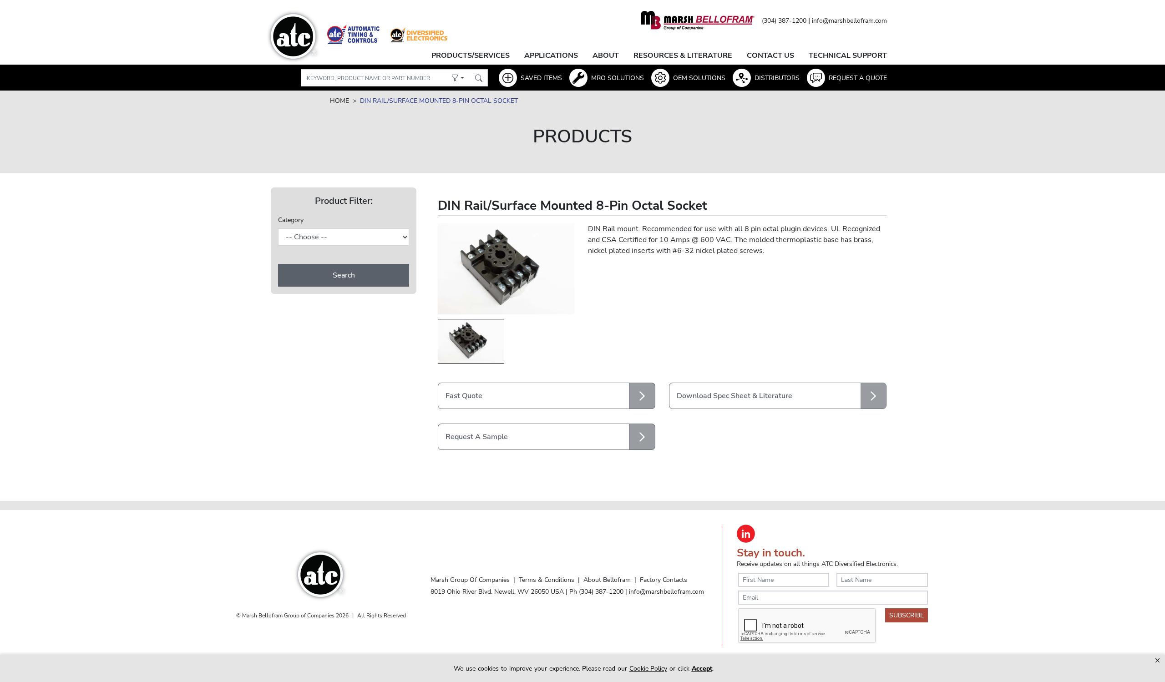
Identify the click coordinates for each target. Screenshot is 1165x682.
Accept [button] (702, 668)
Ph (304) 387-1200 (596, 591)
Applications (551, 56)
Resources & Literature (682, 56)
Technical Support (848, 56)
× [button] (1157, 660)
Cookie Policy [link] (648, 668)
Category (291, 220)
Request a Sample (477, 437)
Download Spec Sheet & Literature (734, 396)
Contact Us (770, 56)
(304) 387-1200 (784, 20)
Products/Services (470, 56)
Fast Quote (464, 396)
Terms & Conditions (546, 579)
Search (344, 275)
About (606, 56)
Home (339, 100)
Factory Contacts (663, 579)
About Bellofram (607, 579)
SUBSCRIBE (906, 615)
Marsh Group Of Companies (470, 579)
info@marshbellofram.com (849, 20)
